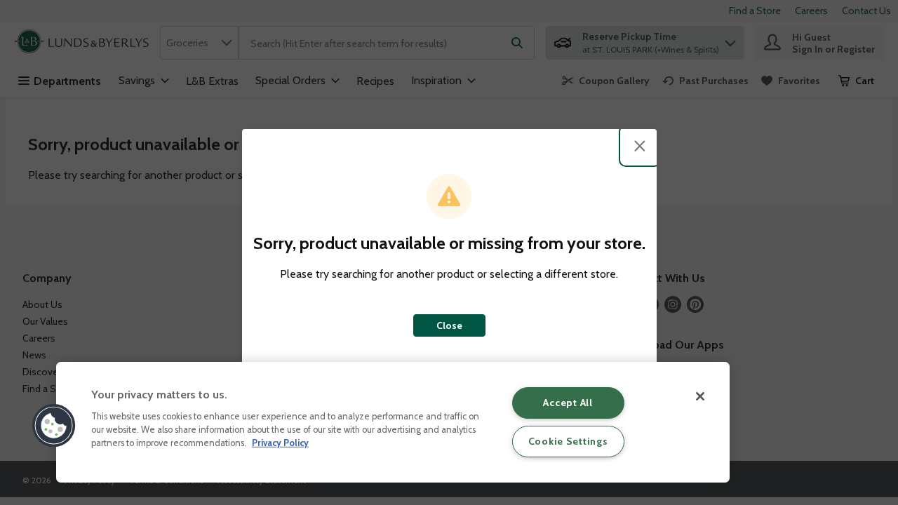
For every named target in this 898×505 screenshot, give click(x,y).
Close (449, 325)
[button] (54, 425)
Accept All (567, 402)
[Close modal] (640, 146)
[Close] (700, 396)
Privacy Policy (280, 443)
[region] (393, 422)
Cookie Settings (568, 441)
